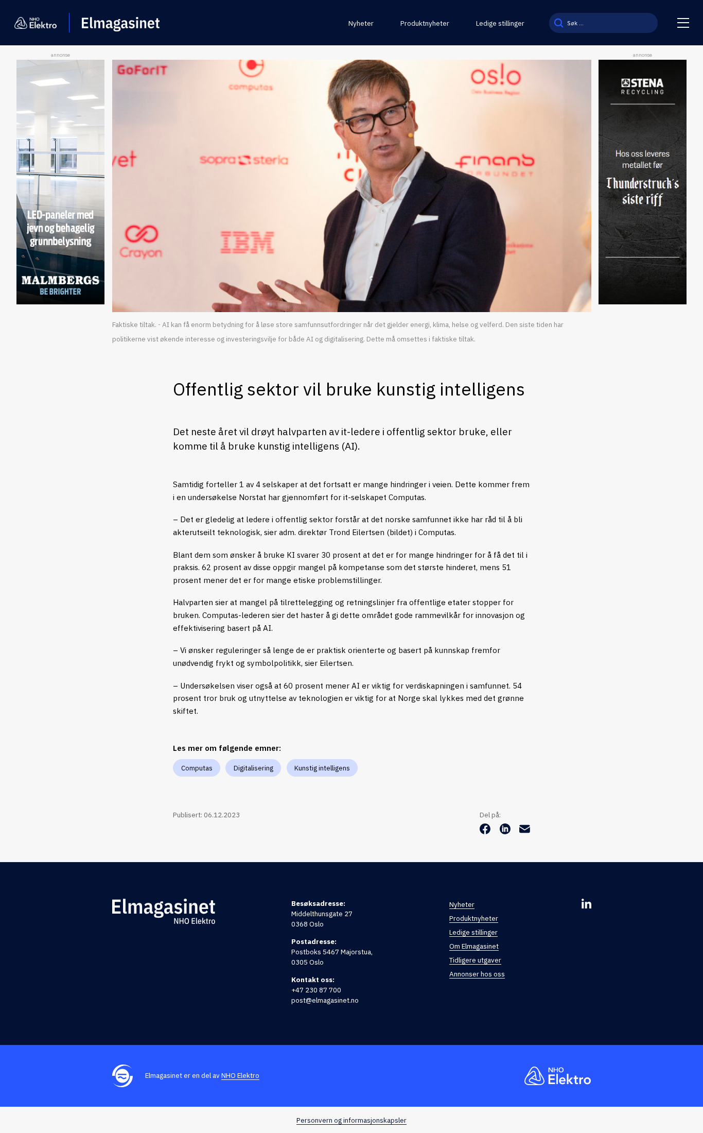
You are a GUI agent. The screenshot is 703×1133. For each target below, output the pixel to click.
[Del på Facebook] (486, 831)
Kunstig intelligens (322, 767)
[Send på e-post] (524, 831)
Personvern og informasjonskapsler (351, 1120)
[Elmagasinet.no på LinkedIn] (586, 903)
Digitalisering (253, 767)
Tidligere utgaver (475, 960)
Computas (197, 767)
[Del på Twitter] (506, 831)
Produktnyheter (424, 23)
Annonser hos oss (477, 973)
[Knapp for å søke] (559, 23)
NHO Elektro (240, 1075)
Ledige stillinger (500, 23)
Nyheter (361, 23)
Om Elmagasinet (474, 946)
